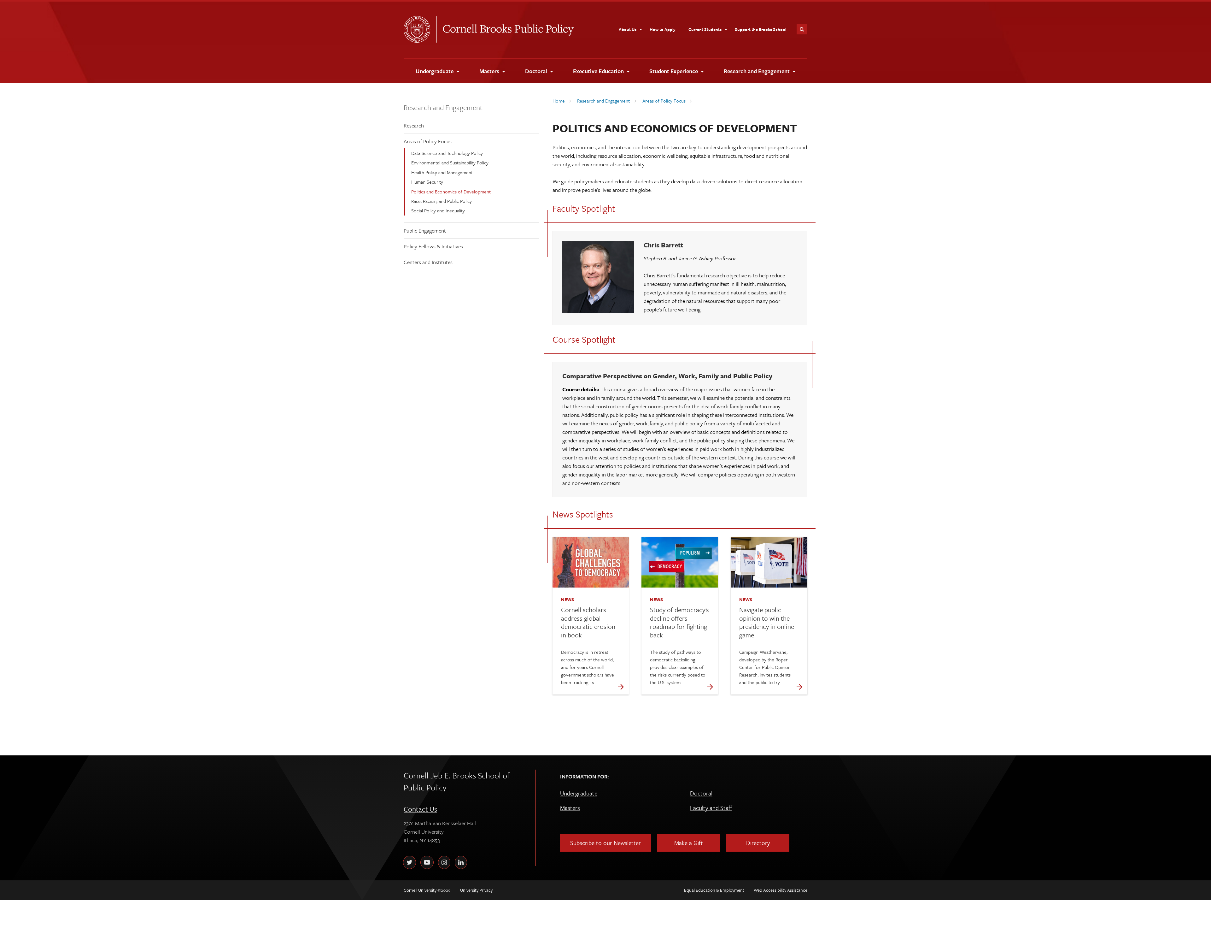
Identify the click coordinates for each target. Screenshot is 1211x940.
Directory (758, 842)
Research (414, 125)
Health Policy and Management (442, 172)
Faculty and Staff (711, 807)
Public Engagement (425, 230)
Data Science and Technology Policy (447, 153)
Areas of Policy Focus (428, 141)
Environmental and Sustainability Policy (449, 162)
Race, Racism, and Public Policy (441, 201)
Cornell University (420, 29)
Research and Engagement (443, 107)
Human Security (427, 181)
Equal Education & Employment (714, 890)
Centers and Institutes (428, 262)
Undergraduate (578, 793)
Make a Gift (688, 842)
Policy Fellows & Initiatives (433, 246)
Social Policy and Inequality (438, 210)
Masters (570, 807)
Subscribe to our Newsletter (605, 842)
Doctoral (701, 793)
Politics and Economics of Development (451, 191)
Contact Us (420, 809)
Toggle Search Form (802, 29)
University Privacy (476, 890)
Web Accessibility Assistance (780, 890)
